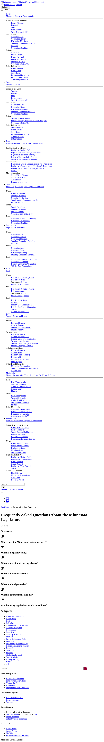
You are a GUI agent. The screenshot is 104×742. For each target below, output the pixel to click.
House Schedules (18, 193)
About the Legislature (14, 616)
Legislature (5, 507)
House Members (17, 23)
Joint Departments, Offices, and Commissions (24, 143)
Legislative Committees (15, 227)
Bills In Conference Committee (23, 264)
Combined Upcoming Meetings (23, 218)
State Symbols (12, 657)
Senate (8, 82)
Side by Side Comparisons (21, 266)
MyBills (14, 302)
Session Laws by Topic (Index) (23, 339)
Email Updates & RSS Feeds (17, 735)
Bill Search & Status (19, 300)
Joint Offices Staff (18, 177)
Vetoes (13, 309)
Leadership (15, 25)
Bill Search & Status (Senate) (22, 289)
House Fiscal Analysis (20, 427)
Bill (22, 282)
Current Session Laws (20, 312)
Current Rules (16, 352)
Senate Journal (17, 127)
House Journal (17, 68)
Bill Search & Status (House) (22, 277)
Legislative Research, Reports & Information (24, 421)
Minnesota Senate (13, 84)
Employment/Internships (16, 681)
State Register (16, 362)
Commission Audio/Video (21, 416)
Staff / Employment (14, 655)
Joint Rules (15, 73)
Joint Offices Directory (20, 175)
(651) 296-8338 (12, 714)
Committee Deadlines (19, 48)
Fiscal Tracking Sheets (20, 284)
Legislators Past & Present (21, 459)
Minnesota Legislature (13, 5)
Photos (14, 391)
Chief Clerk (16, 52)
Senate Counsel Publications (22, 432)
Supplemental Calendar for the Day (25, 200)
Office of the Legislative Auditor (24, 157)
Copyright (10, 632)
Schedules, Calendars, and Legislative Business (25, 187)
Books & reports (17, 480)
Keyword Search (18, 323)
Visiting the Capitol (14, 659)
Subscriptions (16, 139)
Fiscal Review (17, 473)
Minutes (14, 46)
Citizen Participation (14, 628)
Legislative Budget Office (21, 150)
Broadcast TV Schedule (20, 221)
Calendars (10, 623)
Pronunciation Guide (19, 77)
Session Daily (16, 389)
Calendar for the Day (19, 198)
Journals (9, 637)
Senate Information (18, 452)
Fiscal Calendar (17, 202)
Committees (11, 225)
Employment (16, 30)
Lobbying (10, 641)
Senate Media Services (20, 402)
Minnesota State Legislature (12, 489)
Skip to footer (39, 2)
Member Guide (17, 450)
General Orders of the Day (21, 214)
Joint (8, 141)
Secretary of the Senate (20, 118)
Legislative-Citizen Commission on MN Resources (31, 164)
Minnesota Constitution (20, 366)
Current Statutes (17, 325)
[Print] (7, 501)
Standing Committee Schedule (23, 43)
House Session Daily (19, 443)
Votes (8, 662)
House (8, 14)
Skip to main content (9, 2)
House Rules (16, 71)
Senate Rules (16, 130)
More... (14, 171)
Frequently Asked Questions (17, 688)
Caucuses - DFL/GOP (20, 64)
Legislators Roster (18, 448)
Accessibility (16, 180)
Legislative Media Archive (21, 412)
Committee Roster (18, 39)
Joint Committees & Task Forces (24, 259)
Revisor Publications (19, 437)
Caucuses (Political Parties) (17, 625)
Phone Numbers (12, 716)
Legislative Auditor (19, 434)
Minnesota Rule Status (20, 359)
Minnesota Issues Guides (21, 475)
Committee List (17, 36)
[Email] (7, 499)
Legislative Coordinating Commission (26, 152)
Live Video (15, 382)
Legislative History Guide (21, 457)
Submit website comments (16, 719)
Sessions (9, 653)
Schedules (10, 184)
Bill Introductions (18, 280)
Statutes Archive (17, 330)
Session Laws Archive (20, 341)
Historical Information (15, 678)
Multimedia (10, 373)
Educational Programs (20, 75)
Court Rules (16, 371)
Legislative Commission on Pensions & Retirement (31, 166)
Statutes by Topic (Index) (21, 327)
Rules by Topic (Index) (20, 355)
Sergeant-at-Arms (18, 61)
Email (36, 714)
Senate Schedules (18, 207)
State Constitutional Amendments (24, 368)
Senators (14, 91)
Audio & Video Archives (21, 387)
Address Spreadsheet (19, 80)
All (7, 664)
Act (26, 282)
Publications (11, 418)
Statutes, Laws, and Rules (16, 316)
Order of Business (18, 196)
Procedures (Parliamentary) (17, 643)
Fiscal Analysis (17, 55)
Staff (13, 27)
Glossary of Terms (13, 634)
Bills (8, 268)
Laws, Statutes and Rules (16, 639)
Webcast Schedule (18, 384)
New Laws (15, 477)
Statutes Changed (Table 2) (22, 346)
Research (9, 648)
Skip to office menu (26, 2)
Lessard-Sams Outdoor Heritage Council (27, 168)
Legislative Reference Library (23, 155)
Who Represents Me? (19, 32)
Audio (23, 382)
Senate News (11, 731)
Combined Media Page (20, 409)
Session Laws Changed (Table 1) (24, 343)
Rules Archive (17, 357)
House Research (17, 57)
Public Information (18, 59)
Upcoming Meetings (19, 41)
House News (11, 729)
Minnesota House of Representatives (20, 16)
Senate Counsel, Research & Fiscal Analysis (29, 121)
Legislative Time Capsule (21, 466)
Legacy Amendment (19, 182)
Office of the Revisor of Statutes (24, 159)
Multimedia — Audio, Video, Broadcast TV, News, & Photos (30, 375)
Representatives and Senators (17, 646)
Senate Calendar (17, 212)
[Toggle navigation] (2, 10)
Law (8, 314)
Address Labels (17, 136)
